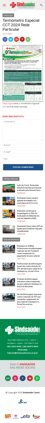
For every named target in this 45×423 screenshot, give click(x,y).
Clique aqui (7, 103)
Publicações (13, 10)
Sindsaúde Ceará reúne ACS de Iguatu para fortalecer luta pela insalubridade (29, 228)
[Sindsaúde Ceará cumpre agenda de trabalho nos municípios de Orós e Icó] (8, 201)
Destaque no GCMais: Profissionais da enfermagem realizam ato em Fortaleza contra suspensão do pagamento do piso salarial (29, 251)
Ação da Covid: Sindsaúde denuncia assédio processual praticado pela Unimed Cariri (29, 187)
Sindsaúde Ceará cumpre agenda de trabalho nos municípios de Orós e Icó (27, 200)
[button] (41, 4)
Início (4, 10)
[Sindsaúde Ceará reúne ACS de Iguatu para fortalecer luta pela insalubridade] (8, 229)
